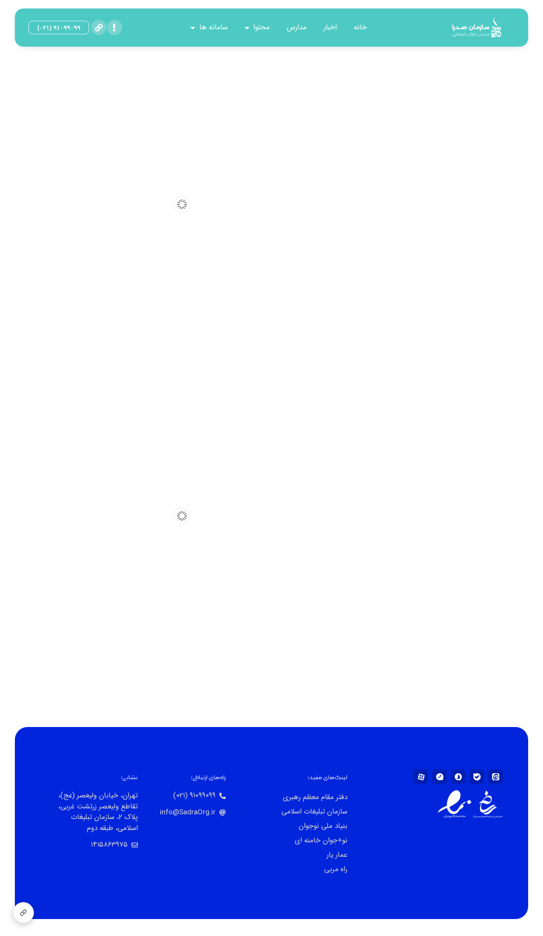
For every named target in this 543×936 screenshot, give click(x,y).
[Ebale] (477, 776)
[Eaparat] (421, 776)
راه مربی (335, 869)
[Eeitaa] (495, 776)
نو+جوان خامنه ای (321, 840)
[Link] (98, 27)
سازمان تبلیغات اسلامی (314, 811)
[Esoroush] (458, 776)
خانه (360, 27)
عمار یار (337, 855)
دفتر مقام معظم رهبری (315, 797)
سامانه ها (213, 27)
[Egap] (439, 776)
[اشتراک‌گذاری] (23, 912)
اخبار (330, 27)
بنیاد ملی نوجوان (323, 826)
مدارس (297, 27)
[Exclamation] (114, 27)
